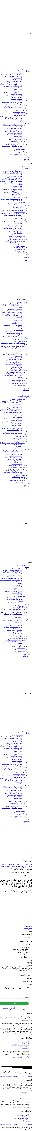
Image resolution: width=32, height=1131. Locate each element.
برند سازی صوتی (20, 149)
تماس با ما (26, 160)
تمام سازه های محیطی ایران (20, 864)
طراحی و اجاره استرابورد (15, 79)
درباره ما (26, 159)
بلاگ (27, 157)
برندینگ (26, 123)
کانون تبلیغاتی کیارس (23, 69)
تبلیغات (27, 71)
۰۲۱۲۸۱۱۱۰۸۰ (27, 260)
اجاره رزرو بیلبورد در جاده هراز (13, 872)
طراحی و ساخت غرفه (19, 112)
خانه (31, 864)
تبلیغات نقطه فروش (19, 100)
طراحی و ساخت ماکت (18, 151)
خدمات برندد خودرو (16, 99)
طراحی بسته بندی (17, 138)
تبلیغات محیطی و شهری (18, 73)
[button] (16, 163)
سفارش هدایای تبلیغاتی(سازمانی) (15, 144)
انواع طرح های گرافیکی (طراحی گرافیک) (13, 125)
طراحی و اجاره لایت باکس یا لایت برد (11, 82)
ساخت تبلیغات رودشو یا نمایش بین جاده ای (13, 113)
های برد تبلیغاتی (17, 91)
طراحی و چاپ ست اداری (14, 128)
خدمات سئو (18, 121)
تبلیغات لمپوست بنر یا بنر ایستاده (12, 92)
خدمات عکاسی (21, 152)
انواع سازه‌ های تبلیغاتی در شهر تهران (11, 74)
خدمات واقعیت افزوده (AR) (17, 139)
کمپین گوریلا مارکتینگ (19, 110)
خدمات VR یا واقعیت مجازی (17, 141)
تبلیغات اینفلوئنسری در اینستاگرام (12, 107)
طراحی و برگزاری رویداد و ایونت (16, 142)
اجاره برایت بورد (17, 89)
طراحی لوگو (18, 126)
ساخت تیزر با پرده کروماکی (14, 134)
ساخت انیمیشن (17, 136)
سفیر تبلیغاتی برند (20, 155)
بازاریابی (26, 108)
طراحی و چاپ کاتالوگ (15, 129)
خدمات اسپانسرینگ (19, 115)
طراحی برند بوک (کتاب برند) (17, 154)
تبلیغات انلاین (21, 105)
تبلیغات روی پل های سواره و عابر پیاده (11, 84)
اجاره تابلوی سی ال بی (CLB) (13, 81)
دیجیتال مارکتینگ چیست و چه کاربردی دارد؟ (12, 116)
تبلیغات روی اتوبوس (16, 94)
